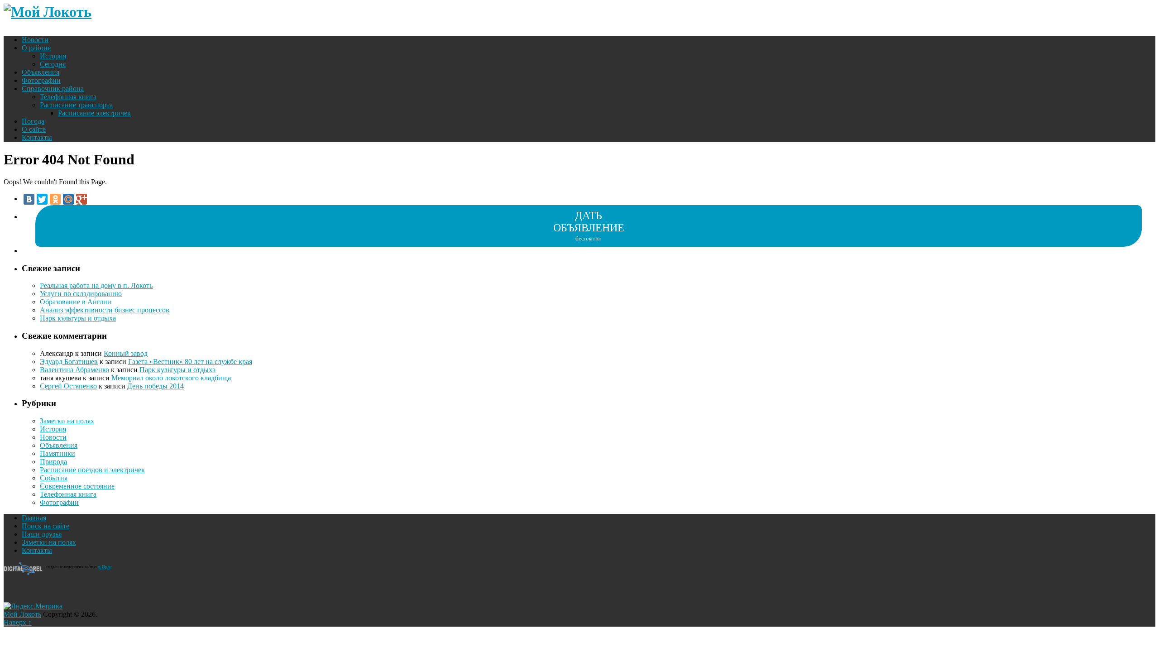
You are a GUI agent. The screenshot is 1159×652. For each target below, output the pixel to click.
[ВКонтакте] (29, 199)
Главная (34, 518)
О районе (36, 48)
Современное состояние (77, 486)
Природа (53, 461)
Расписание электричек (94, 113)
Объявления (40, 72)
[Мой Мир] (68, 199)
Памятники (57, 453)
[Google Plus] (81, 199)
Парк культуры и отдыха (78, 318)
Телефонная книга (68, 97)
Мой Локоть (22, 614)
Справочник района (53, 88)
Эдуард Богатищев (69, 361)
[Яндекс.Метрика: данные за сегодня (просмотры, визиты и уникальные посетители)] (33, 606)
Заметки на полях (67, 421)
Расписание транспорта (76, 105)
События (53, 478)
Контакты (37, 137)
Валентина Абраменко (74, 370)
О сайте (34, 129)
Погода (33, 121)
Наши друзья (42, 534)
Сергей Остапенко (68, 386)
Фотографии (41, 80)
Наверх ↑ (18, 622)
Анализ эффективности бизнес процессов (104, 310)
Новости (35, 39)
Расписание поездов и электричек (92, 470)
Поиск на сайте (45, 526)
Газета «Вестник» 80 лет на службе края (190, 361)
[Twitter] (42, 199)
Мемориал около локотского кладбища (171, 378)
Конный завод (126, 353)
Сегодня (53, 64)
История (53, 56)
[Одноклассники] (55, 199)
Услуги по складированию (81, 293)
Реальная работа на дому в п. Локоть (96, 285)
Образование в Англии (75, 302)
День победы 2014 (155, 386)
